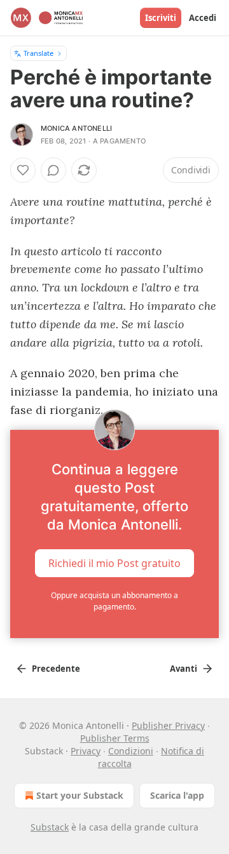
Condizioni (130, 751)
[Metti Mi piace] (23, 170)
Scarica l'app (177, 795)
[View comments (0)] (53, 170)
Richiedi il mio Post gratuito (114, 563)
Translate (38, 53)
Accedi (202, 17)
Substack (50, 827)
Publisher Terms (114, 738)
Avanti (183, 668)
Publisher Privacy (168, 725)
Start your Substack (79, 795)
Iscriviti (160, 17)
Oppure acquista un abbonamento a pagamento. (114, 601)
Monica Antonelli (76, 128)
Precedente (56, 668)
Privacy (86, 751)
